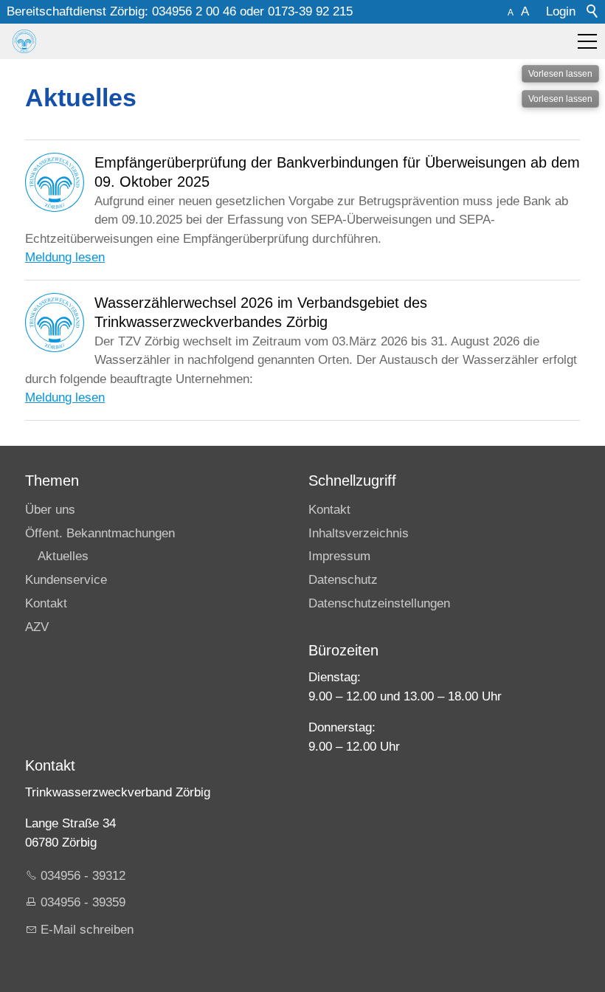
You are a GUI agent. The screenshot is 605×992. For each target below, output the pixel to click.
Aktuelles (63, 556)
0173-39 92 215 (310, 11)
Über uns (50, 510)
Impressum (339, 556)
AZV (37, 627)
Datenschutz (343, 580)
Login (560, 11)
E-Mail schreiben (87, 930)
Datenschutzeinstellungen (379, 603)
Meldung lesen (65, 257)
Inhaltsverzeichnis (358, 533)
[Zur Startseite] (24, 41)
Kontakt (46, 603)
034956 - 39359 (83, 902)
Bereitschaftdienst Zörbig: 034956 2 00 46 (121, 11)
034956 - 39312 (83, 876)
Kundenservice (66, 580)
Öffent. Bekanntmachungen (100, 533)
